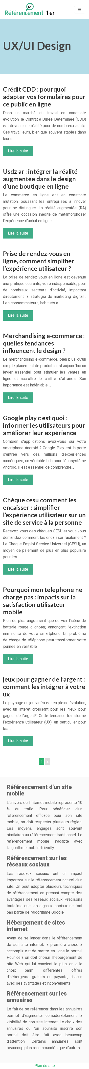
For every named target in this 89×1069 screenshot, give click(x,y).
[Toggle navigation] (79, 9)
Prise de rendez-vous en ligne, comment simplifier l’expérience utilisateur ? (38, 261)
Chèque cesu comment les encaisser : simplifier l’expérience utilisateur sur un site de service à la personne (44, 511)
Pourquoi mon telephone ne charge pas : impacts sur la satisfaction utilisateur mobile (42, 601)
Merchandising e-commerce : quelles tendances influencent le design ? (44, 343)
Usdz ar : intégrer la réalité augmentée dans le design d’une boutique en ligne (40, 179)
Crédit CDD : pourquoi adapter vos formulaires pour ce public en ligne (44, 96)
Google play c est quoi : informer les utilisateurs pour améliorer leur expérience (44, 425)
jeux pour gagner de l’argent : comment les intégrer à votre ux (44, 686)
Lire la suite (18, 151)
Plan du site (44, 1065)
